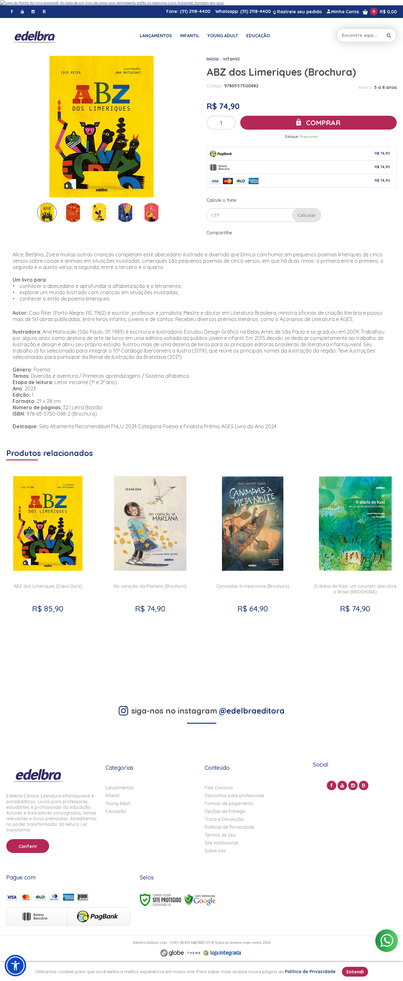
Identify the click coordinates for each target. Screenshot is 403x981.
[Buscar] (388, 35)
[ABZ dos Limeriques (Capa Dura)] (48, 571)
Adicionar (71, 665)
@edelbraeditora (252, 710)
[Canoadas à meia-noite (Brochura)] (252, 571)
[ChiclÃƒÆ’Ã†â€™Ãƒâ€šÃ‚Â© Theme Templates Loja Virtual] (180, 953)
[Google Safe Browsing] (200, 899)
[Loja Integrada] (222, 953)
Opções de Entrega (225, 811)
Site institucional (221, 843)
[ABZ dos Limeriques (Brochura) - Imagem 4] (125, 212)
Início (213, 59)
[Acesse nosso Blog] (43, 11)
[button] (15, 965)
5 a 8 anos (385, 87)
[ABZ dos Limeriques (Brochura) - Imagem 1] (47, 212)
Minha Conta (345, 12)
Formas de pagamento (229, 803)
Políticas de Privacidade (229, 827)
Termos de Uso (220, 835)
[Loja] (34, 35)
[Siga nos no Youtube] (22, 11)
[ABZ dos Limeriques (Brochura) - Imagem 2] (73, 212)
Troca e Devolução (224, 819)
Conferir (28, 846)
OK (306, 215)
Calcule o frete (221, 200)
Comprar (322, 122)
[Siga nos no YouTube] (342, 785)
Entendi (355, 972)
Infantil (231, 59)
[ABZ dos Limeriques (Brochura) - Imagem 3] (99, 212)
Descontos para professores (234, 795)
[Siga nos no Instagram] (33, 11)
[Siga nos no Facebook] (11, 11)
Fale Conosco (219, 788)
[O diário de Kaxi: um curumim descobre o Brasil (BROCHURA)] (355, 571)
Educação (115, 811)
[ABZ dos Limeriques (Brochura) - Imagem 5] (151, 212)
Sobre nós (215, 851)
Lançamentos (119, 788)
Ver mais (48, 651)
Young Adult (117, 803)
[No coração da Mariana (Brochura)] (150, 571)
